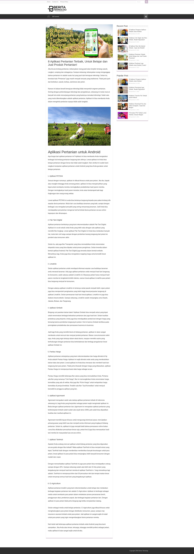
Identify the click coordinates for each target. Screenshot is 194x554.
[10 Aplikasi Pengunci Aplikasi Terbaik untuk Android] (123, 81)
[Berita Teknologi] (57, 8)
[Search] (146, 1)
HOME (48, 16)
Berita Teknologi (143, 550)
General (56, 16)
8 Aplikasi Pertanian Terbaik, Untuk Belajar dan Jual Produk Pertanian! (138, 56)
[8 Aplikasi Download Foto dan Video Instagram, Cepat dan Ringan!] (123, 106)
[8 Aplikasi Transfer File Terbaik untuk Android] (123, 98)
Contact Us (55, 2)
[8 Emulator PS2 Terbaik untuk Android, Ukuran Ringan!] (123, 115)
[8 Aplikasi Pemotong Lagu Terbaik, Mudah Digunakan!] (123, 90)
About (48, 2)
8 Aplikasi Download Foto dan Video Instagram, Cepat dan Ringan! (137, 105)
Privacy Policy (64, 2)
